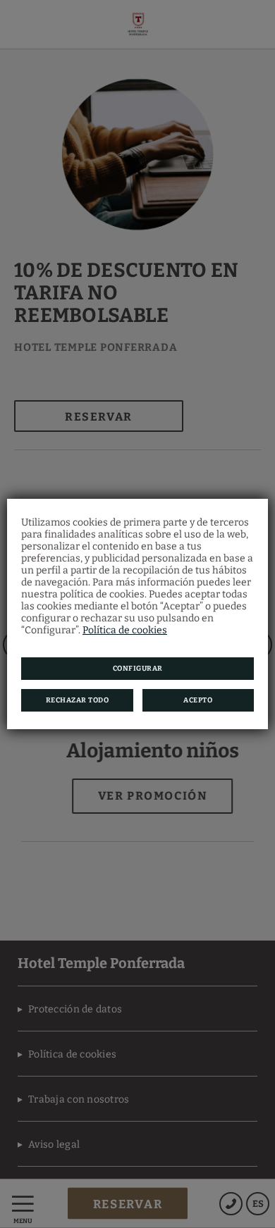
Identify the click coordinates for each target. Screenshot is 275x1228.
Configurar (138, 668)
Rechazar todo (77, 700)
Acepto (197, 700)
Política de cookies (124, 630)
